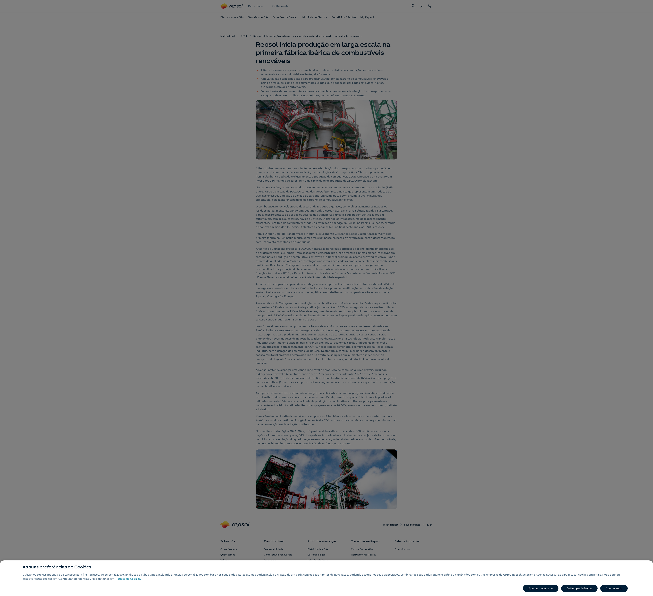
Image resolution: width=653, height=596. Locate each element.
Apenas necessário (540, 588)
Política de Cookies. (128, 578)
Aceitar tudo (614, 588)
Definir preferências (579, 588)
